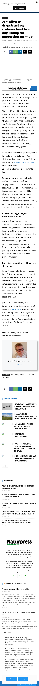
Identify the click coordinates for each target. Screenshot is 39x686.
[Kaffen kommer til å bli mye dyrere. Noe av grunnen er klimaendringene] (7, 458)
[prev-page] (3, 466)
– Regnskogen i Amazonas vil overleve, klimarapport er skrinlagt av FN (25, 406)
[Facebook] (11, 52)
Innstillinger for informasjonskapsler (26, 684)
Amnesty (22, 374)
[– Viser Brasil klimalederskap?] (7, 436)
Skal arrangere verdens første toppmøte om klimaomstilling (23, 426)
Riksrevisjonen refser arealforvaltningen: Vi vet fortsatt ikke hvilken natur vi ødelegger (18, 513)
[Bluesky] (25, 576)
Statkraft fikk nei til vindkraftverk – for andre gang (19, 504)
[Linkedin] (20, 52)
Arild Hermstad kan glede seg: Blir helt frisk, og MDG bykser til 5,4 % (19, 487)
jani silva (6, 377)
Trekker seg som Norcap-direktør (15, 589)
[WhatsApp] (15, 52)
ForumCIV (16, 309)
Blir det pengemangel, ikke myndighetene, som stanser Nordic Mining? (18, 496)
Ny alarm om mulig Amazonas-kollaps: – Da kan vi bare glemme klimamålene (25, 416)
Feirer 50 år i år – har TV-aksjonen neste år (18, 613)
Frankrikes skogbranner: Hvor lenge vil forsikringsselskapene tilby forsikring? (16, 521)
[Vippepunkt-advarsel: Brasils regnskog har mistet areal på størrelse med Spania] (7, 446)
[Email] (25, 52)
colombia (31, 374)
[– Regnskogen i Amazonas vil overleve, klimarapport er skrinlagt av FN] (7, 406)
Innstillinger (23, 679)
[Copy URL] (30, 52)
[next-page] (6, 466)
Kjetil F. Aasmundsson (19, 361)
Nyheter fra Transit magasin (16, 584)
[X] (19, 576)
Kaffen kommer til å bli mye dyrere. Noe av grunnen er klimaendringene (25, 458)
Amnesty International (24, 162)
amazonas (14, 374)
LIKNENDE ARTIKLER (10, 399)
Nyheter (5, 18)
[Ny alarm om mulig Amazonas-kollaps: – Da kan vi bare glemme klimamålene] (7, 416)
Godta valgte (11, 679)
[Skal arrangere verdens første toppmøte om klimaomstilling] (7, 426)
